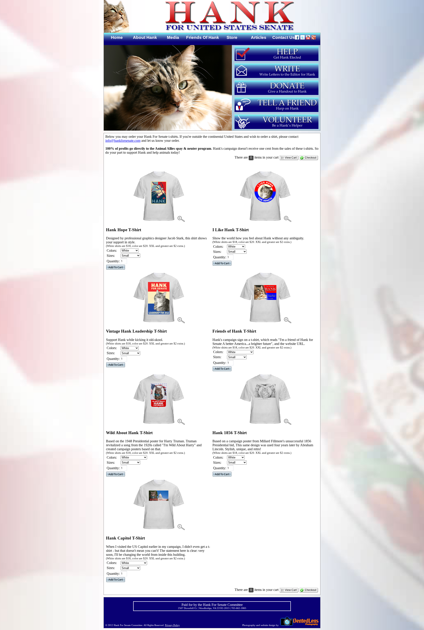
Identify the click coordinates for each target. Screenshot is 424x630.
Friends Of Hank (202, 37)
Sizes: (111, 255)
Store (232, 37)
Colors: (112, 250)
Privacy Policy (172, 625)
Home (117, 37)
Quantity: (113, 261)
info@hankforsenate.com (122, 140)
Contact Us (283, 37)
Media (173, 37)
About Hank (145, 37)
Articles (258, 37)
